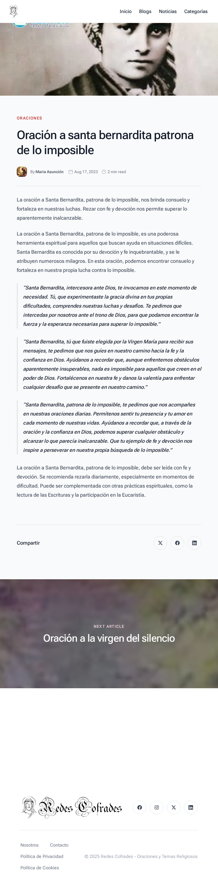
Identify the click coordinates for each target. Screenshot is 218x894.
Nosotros (29, 845)
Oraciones (29, 118)
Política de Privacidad (41, 856)
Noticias (168, 11)
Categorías (196, 11)
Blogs (145, 11)
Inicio (126, 11)
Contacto (59, 845)
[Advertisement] (109, 731)
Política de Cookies (39, 867)
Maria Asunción (49, 171)
